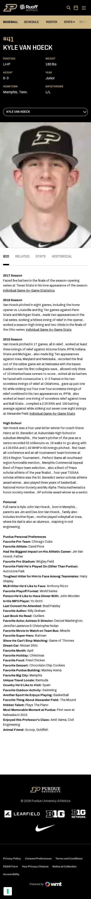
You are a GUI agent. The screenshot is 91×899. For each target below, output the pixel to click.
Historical (62, 256)
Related (22, 256)
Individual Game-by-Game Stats (49, 329)
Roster (51, 22)
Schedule (31, 22)
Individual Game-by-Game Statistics (29, 290)
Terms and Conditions (69, 858)
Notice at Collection (64, 866)
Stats (68, 22)
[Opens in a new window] (22, 813)
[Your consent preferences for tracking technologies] (8, 891)
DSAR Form (10, 866)
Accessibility (11, 874)
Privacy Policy (12, 858)
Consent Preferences (38, 858)
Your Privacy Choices (35, 866)
